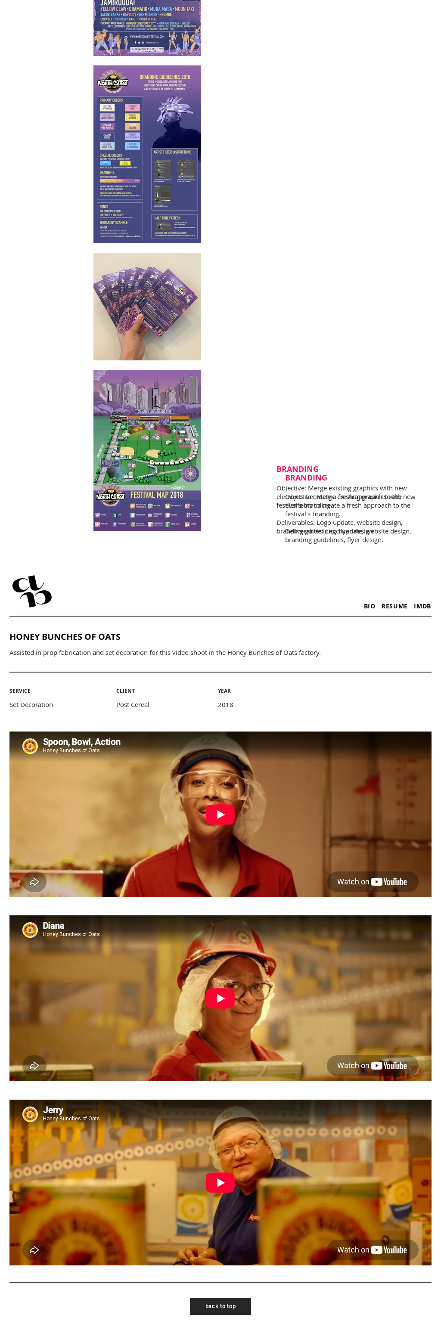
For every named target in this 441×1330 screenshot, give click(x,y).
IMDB (422, 606)
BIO (373, 606)
